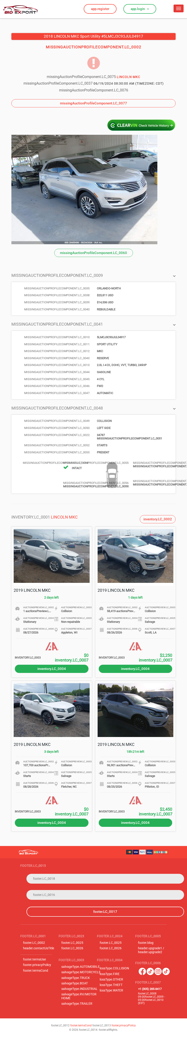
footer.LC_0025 (72, 943)
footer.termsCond (35, 971)
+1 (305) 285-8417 (150, 989)
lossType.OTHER (111, 979)
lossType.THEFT (111, 985)
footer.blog (145, 943)
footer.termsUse (34, 959)
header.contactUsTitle (38, 948)
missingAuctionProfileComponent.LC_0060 (93, 253)
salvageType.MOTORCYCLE (81, 972)
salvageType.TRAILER (76, 1004)
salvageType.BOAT (74, 983)
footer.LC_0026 (72, 948)
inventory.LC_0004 (51, 669)
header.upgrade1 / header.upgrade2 (151, 950)
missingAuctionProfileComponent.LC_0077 (93, 103)
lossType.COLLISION (114, 968)
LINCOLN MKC (64, 517)
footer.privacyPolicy (37, 965)
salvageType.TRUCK (75, 978)
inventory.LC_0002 (157, 519)
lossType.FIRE (109, 974)
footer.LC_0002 (34, 943)
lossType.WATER (111, 990)
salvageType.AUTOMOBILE (80, 967)
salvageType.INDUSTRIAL (79, 989)
